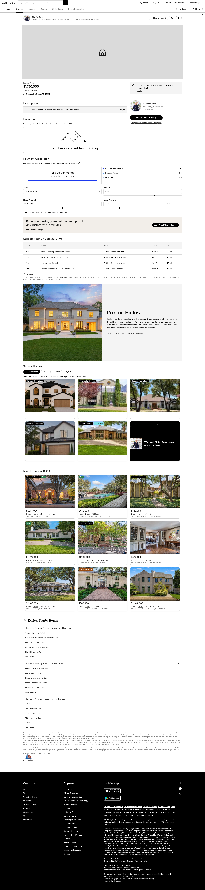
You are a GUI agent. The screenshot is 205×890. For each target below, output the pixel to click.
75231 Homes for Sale (33, 709)
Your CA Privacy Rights (165, 812)
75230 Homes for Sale (33, 704)
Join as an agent (30, 804)
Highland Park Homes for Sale (36, 678)
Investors (27, 801)
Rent (160, 3)
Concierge (68, 789)
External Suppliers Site (73, 846)
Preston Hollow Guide (116, 333)
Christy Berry (37, 17)
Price (45, 372)
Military (67, 839)
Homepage (27, 124)
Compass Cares (70, 827)
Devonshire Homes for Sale (35, 642)
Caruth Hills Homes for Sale (35, 633)
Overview (19, 9)
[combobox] (40, 3)
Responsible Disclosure (123, 809)
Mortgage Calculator (72, 820)
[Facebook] (180, 788)
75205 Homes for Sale (33, 713)
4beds (26, 91)
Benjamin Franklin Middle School (54, 257)
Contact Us (28, 812)
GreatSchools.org (60, 277)
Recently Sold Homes (72, 850)
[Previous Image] (28, 395)
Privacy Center (164, 806)
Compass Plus (69, 823)
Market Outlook (70, 804)
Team (25, 793)
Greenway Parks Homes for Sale (37, 647)
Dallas (52, 124)
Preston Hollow (61, 124)
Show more (29, 657)
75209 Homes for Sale (33, 723)
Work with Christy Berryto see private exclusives (159, 444)
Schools (44, 9)
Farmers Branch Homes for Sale (36, 683)
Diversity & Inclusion (72, 831)
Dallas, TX (40, 94)
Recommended (31, 372)
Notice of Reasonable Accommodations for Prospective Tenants (127, 870)
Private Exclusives (71, 793)
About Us (27, 789)
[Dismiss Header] (202, 14)
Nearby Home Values (76, 9)
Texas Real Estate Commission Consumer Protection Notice (126, 861)
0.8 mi (169, 252)
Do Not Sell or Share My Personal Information (123, 806)
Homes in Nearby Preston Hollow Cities (44, 663)
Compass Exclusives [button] (173, 3)
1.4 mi (169, 257)
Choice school (117, 269)
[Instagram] (180, 782)
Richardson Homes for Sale (35, 687)
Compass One (70, 808)
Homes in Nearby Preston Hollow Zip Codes (46, 698)
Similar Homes (57, 9)
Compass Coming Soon (73, 797)
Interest (106, 188)
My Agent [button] (144, 3)
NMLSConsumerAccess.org (144, 879)
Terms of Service (150, 806)
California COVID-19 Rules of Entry (136, 812)
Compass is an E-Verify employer (147, 809)
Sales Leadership (30, 797)
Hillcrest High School (49, 263)
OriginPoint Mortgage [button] (52, 163)
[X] (180, 793)
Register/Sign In (196, 3)
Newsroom (27, 820)
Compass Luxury (71, 816)
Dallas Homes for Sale (33, 673)
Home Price (28, 200)
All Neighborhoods (135, 333)
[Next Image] (72, 395)
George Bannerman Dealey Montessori (57, 269)
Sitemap (67, 854)
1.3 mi (169, 263)
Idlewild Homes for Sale (33, 652)
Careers (26, 808)
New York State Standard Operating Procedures (121, 868)
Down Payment (109, 200)
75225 (47, 94)
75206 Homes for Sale (33, 718)
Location (32, 9)
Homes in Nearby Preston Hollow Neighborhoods (48, 628)
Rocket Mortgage (72, 163)
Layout (68, 372)
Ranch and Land (70, 842)
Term (25, 188)
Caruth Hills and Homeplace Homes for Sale (41, 638)
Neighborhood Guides (73, 835)
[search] (65, 2)
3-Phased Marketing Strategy (76, 801)
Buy (154, 3)
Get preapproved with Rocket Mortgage (146, 123)
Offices (26, 816)
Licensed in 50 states (113, 881)
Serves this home (118, 252)
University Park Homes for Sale (36, 668)
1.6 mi (169, 269)
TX (34, 124)
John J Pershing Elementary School (55, 252)
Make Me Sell (69, 812)
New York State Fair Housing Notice (117, 865)
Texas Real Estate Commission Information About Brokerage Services (129, 859)
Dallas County (42, 124)
